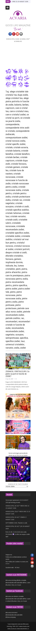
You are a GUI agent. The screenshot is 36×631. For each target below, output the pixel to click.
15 (15, 379)
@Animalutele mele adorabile (14, 582)
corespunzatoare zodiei (16, 137)
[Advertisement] (18, 55)
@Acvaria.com (10, 596)
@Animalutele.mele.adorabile (14, 615)
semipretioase (12, 338)
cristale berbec (12, 157)
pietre (12, 292)
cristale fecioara (18, 163)
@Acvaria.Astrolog (11, 580)
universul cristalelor (15, 344)
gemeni (17, 259)
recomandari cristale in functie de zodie (18, 324)
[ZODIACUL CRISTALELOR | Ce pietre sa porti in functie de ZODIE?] (18, 361)
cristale (9, 147)
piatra (24, 269)
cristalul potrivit (21, 249)
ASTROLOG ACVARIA (21, 455)
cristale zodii (12, 219)
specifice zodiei (13, 341)
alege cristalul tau (14, 98)
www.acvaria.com (24, 626)
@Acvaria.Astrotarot (11, 612)
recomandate (18, 328)
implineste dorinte (14, 262)
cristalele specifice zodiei (17, 232)
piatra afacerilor (13, 272)
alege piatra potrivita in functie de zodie (17, 101)
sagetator (10, 334)
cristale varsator (18, 216)
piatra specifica (20, 285)
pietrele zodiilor (13, 318)
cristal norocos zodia (15, 140)
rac (22, 318)
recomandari (11, 321)
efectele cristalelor (14, 255)
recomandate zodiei (15, 331)
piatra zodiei (11, 288)
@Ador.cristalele (21, 580)
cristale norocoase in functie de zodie (17, 180)
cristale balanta (13, 150)
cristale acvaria (21, 147)
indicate (9, 265)
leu (15, 265)
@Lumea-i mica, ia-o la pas (13, 585)
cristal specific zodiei (15, 144)
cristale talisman (13, 213)
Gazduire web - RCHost (12, 567)
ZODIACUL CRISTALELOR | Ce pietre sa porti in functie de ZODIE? (17, 373)
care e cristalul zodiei (16, 114)
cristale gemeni (13, 167)
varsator (9, 347)
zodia (16, 347)
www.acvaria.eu (12, 628)
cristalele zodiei (13, 236)
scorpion (19, 334)
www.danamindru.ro (23, 628)
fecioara (9, 259)
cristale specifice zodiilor (17, 209)
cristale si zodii (22, 206)
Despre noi (9, 554)
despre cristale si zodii (16, 252)
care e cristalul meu (19, 111)
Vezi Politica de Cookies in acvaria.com (17, 561)
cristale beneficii (22, 154)
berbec (25, 104)
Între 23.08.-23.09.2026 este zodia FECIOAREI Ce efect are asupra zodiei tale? (18, 534)
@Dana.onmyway (11, 617)
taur (23, 341)
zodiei (23, 347)
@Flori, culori (26, 582)
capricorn (10, 108)
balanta (17, 104)
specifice (24, 338)
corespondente (12, 124)
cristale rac (17, 200)
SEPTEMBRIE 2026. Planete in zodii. (16, 523)
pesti (18, 269)
